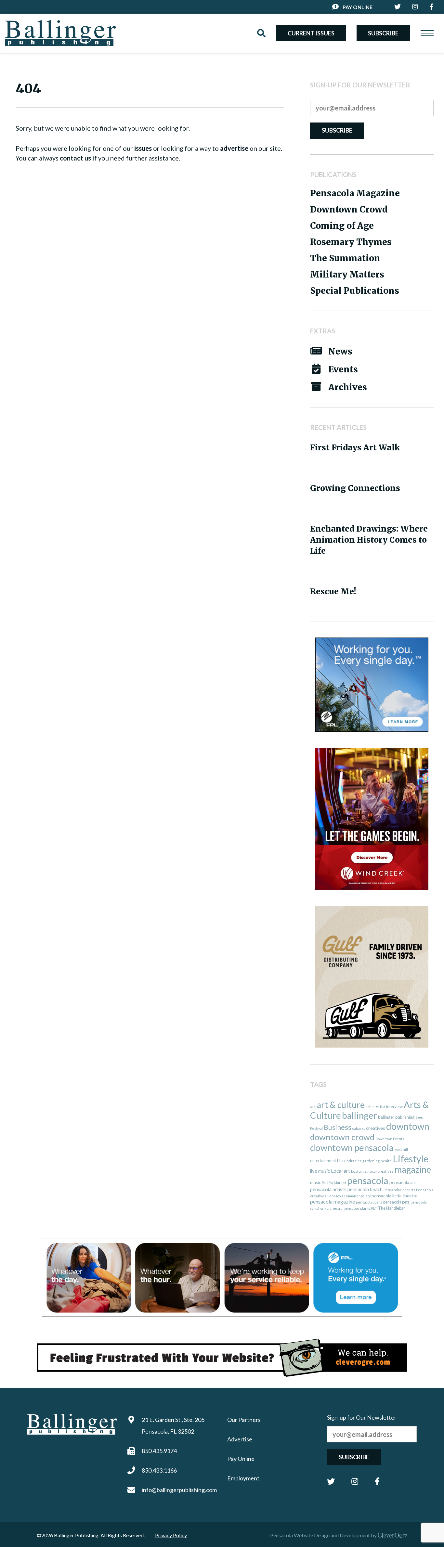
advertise (234, 148)
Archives (347, 387)
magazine (413, 1169)
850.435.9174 (159, 1450)
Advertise (239, 1439)
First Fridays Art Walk (355, 448)
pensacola (367, 1180)
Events (343, 369)
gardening (371, 1161)
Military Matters (347, 274)
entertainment (323, 1160)
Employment (243, 1478)
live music (320, 1171)
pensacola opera (369, 1202)
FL (339, 1160)
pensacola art (402, 1182)
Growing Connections (355, 488)
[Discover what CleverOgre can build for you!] (222, 1357)
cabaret (358, 1128)
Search (261, 33)
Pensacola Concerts (399, 1190)
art (313, 1106)
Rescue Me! (333, 592)
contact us (75, 158)
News (340, 351)
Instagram (354, 1481)
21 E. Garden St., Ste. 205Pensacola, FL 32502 (173, 1425)
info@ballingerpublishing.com (179, 1489)
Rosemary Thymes (351, 242)
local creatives (381, 1171)
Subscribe (383, 33)
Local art (340, 1171)
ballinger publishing (396, 1117)
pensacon (351, 1208)
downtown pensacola (352, 1147)
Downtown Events (389, 1139)
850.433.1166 (159, 1470)
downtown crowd (342, 1137)
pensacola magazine (332, 1201)
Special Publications (354, 290)
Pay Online (357, 7)
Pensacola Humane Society (349, 1196)
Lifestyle (410, 1158)
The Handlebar (391, 1208)
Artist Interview (389, 1106)
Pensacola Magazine (355, 193)
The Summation (345, 258)
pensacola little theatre (394, 1195)
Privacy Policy (171, 1535)
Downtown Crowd (348, 209)
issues (143, 148)
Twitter (331, 1481)
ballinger (359, 1115)
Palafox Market (334, 1182)
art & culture (341, 1105)
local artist (359, 1171)
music (315, 1182)
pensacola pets (396, 1202)
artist (370, 1106)
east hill (401, 1149)
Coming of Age (342, 225)
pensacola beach (365, 1189)
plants (365, 1208)
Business (337, 1127)
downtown (407, 1126)
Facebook (377, 1481)
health (386, 1161)
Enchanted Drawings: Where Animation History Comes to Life (369, 540)
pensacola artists (328, 1189)
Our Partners (244, 1419)
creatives (375, 1128)
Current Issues (311, 33)
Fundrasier (351, 1161)
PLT (374, 1208)
